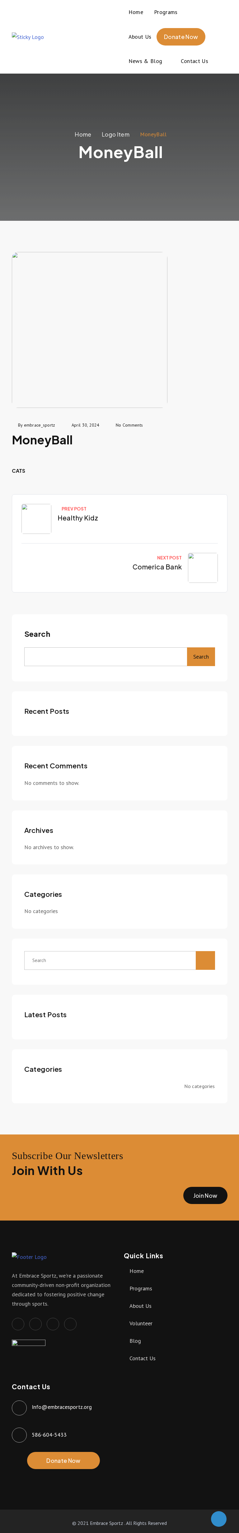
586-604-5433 (49, 1434)
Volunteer (140, 1323)
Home (136, 12)
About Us (140, 36)
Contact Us (194, 61)
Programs (166, 12)
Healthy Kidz (78, 518)
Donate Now (181, 36)
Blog (135, 1340)
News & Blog (145, 61)
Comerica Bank (157, 567)
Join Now (205, 1195)
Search (37, 633)
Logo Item (115, 134)
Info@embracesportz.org (62, 1406)
